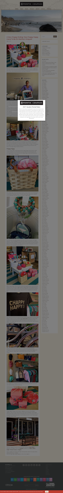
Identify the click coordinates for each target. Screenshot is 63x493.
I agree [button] (47, 491)
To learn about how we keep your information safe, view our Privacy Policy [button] (31, 491)
